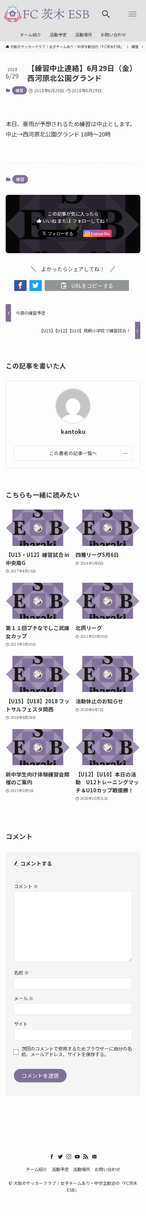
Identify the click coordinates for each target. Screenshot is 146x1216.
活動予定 (60, 1169)
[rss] (86, 1156)
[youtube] (77, 1156)
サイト (21, 1023)
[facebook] (52, 1156)
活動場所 (81, 1169)
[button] (20, 285)
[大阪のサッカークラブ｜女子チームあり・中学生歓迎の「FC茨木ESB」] (46, 14)
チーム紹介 (36, 1169)
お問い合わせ (107, 1169)
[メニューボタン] (132, 14)
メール (23, 998)
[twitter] (60, 1156)
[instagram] (69, 1156)
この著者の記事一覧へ (73, 453)
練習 (19, 90)
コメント (26, 886)
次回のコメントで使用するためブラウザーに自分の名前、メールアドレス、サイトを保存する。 (76, 1051)
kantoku (73, 431)
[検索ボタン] (106, 14)
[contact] (94, 1156)
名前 (21, 972)
